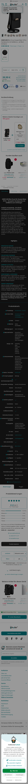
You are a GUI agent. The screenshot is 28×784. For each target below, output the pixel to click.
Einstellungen (19, 775)
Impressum (9, 780)
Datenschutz (18, 780)
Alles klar (15, 771)
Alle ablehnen (8, 775)
